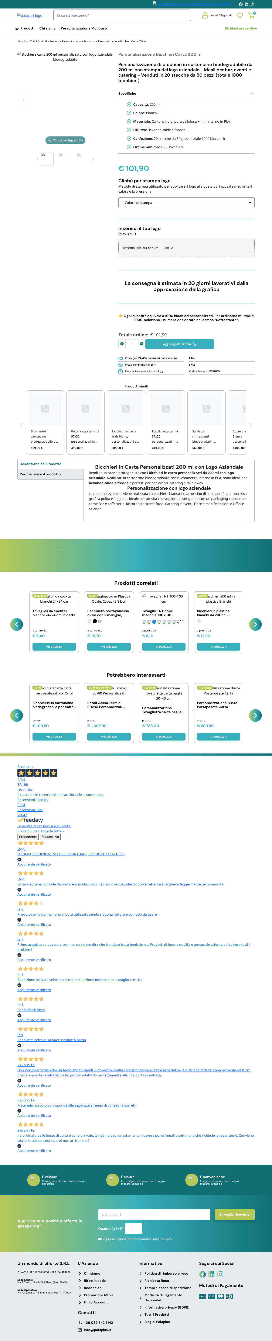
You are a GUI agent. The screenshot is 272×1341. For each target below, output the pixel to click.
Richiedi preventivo (241, 28)
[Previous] (16, 624)
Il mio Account (96, 1302)
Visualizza (54, 646)
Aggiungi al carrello (177, 344)
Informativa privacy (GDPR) (166, 1307)
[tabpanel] (169, 487)
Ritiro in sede (95, 1280)
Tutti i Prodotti (156, 1314)
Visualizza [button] (54, 736)
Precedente (28, 837)
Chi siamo (47, 28)
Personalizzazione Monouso (84, 28)
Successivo (50, 837)
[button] (23, 100)
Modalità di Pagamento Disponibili (163, 1297)
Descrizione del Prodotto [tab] (40, 464)
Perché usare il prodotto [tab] (40, 474)
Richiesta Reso (156, 1280)
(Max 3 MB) (127, 234)
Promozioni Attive (98, 1295)
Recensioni (93, 1288)
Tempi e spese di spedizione (167, 1288)
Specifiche (127, 93)
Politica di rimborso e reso (166, 1273)
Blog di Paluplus (157, 1322)
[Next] (255, 624)
